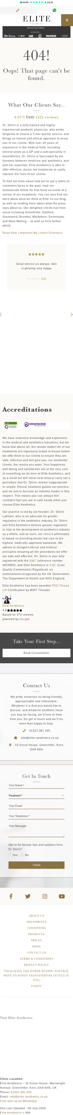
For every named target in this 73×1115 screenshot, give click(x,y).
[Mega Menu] (67, 20)
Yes (15, 855)
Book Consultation (36, 652)
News (36, 946)
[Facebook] (11, 896)
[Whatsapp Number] (54, 10)
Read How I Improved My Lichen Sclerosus (32, 232)
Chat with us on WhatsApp (18, 1101)
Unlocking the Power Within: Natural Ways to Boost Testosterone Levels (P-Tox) (36, 975)
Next (71, 314)
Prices (36, 940)
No (27, 855)
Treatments (36, 921)
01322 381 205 (39, 730)
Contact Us (36, 952)
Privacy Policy (36, 964)
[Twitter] (28, 896)
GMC (32, 560)
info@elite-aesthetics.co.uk (40, 737)
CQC (53, 565)
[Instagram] (44, 896)
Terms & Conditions (36, 958)
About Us (36, 915)
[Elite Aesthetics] (30, 20)
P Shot (36, 986)
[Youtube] (61, 896)
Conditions (36, 928)
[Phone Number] (18, 10)
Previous (1, 314)
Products (36, 934)
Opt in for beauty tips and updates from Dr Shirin (35, 847)
